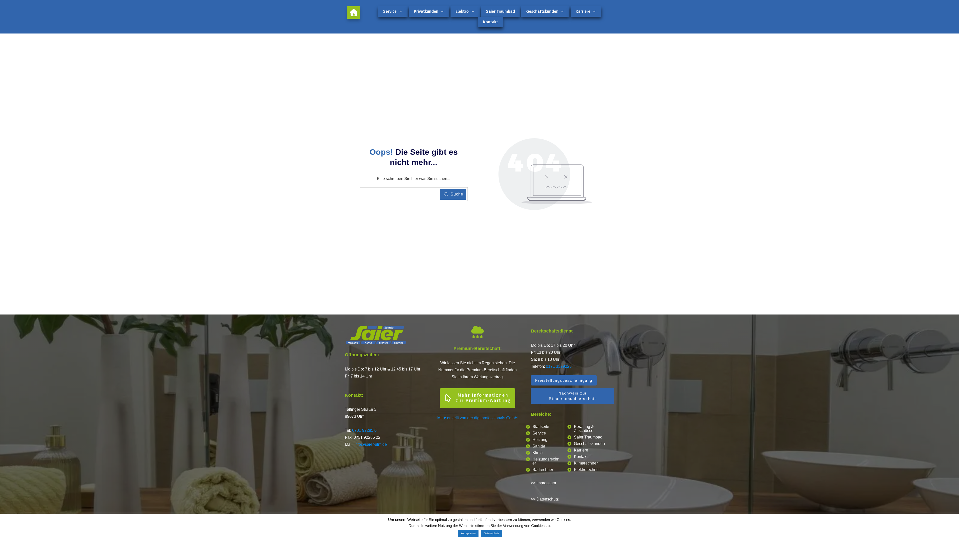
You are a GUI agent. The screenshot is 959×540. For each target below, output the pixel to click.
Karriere (581, 450)
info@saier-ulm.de (370, 444)
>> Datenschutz (545, 499)
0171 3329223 (559, 366)
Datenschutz (491, 533)
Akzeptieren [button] (468, 533)
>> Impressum (543, 483)
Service (539, 433)
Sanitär (538, 446)
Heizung (539, 440)
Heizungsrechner (545, 461)
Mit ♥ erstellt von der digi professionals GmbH (477, 418)
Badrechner (542, 470)
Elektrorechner (587, 470)
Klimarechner (586, 463)
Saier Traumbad (588, 437)
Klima (537, 452)
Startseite (540, 426)
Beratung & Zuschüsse (584, 428)
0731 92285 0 (364, 430)
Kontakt (580, 456)
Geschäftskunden (589, 444)
